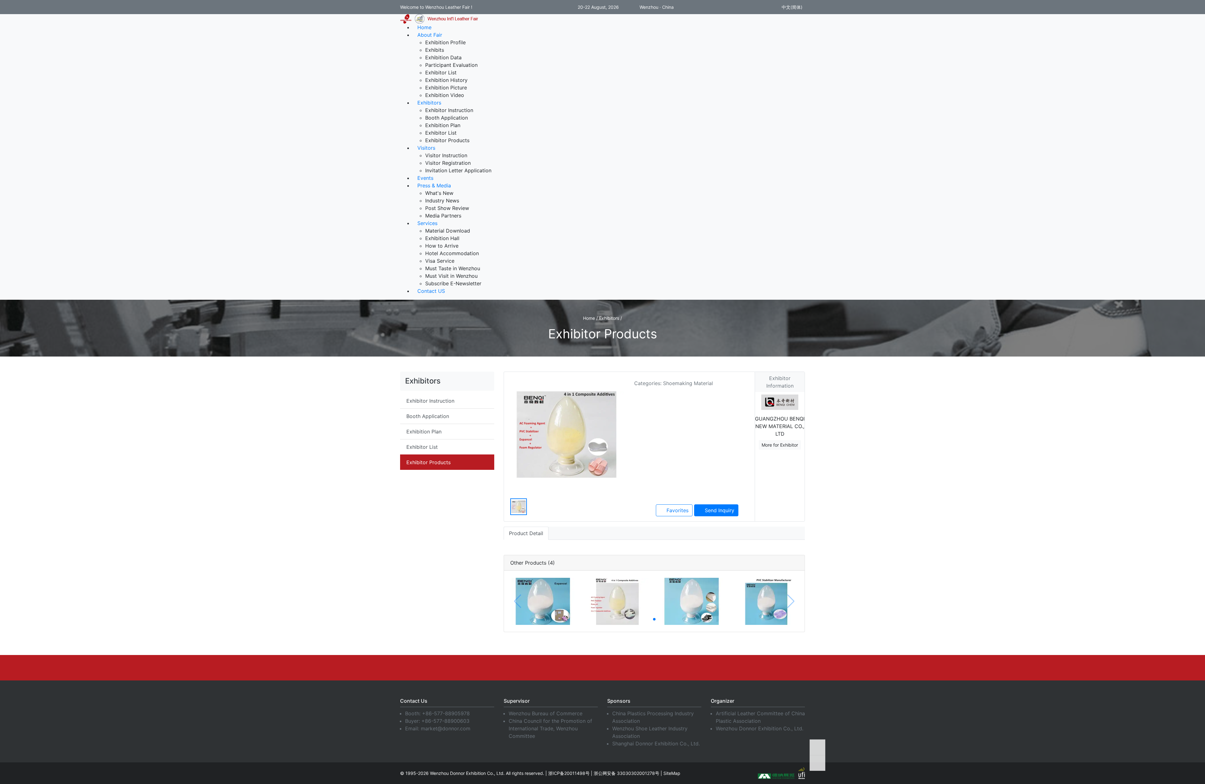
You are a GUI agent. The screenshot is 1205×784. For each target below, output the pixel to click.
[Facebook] (532, 667)
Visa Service (439, 261)
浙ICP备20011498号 (569, 773)
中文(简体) (791, 7)
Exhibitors (429, 102)
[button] (654, 619)
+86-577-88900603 (445, 721)
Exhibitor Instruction (449, 110)
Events (425, 178)
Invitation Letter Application (458, 170)
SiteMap (671, 773)
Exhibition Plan (442, 125)
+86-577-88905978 (446, 713)
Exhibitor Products (447, 140)
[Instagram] (626, 667)
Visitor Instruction (446, 155)
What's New (439, 193)
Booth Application (446, 118)
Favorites (676, 510)
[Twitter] (602, 667)
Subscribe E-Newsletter (453, 283)
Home (424, 27)
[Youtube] (579, 667)
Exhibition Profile (445, 42)
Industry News (442, 200)
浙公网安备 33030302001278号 (626, 773)
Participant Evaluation (451, 65)
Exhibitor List (441, 72)
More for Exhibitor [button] (780, 445)
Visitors (426, 148)
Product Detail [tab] (526, 533)
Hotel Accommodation (452, 253)
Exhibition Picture (446, 87)
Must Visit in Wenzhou (451, 276)
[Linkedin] (555, 667)
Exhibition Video (444, 95)
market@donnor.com (445, 728)
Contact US (431, 291)
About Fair (429, 35)
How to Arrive (441, 246)
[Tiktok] (673, 667)
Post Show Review (447, 208)
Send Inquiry (718, 510)
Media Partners (443, 215)
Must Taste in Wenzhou (452, 268)
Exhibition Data (443, 57)
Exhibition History (446, 80)
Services (427, 223)
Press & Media (434, 185)
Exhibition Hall (442, 238)
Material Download (447, 231)
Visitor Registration (448, 163)
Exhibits (434, 50)
